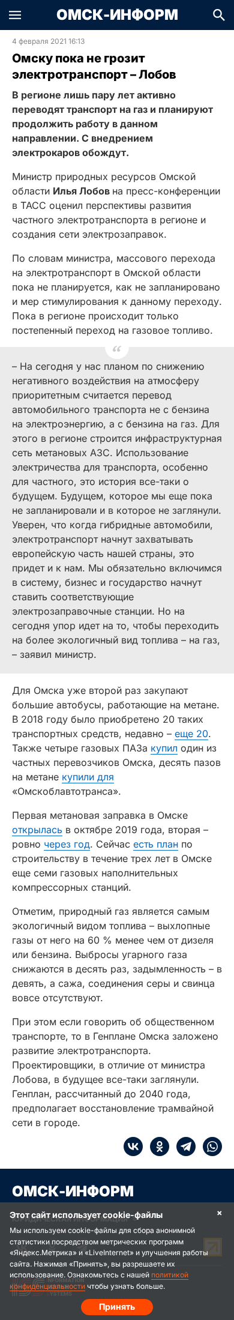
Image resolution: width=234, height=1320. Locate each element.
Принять (117, 1306)
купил (164, 748)
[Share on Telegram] (182, 1146)
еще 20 (191, 734)
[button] (15, 15)
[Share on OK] (156, 1146)
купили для (88, 777)
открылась (37, 830)
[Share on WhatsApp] (209, 1146)
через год (67, 844)
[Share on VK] (133, 1146)
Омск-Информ (117, 15)
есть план (155, 844)
